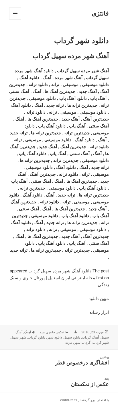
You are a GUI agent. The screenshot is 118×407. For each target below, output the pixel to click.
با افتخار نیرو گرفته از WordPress (84, 400)
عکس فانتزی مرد (52, 332)
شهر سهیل (18, 337)
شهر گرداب (100, 343)
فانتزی (100, 13)
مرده (68, 343)
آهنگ (27, 332)
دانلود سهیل (72, 337)
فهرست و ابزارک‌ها (15, 19)
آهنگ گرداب (90, 337)
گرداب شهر (82, 343)
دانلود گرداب (36, 337)
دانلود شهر (54, 337)
